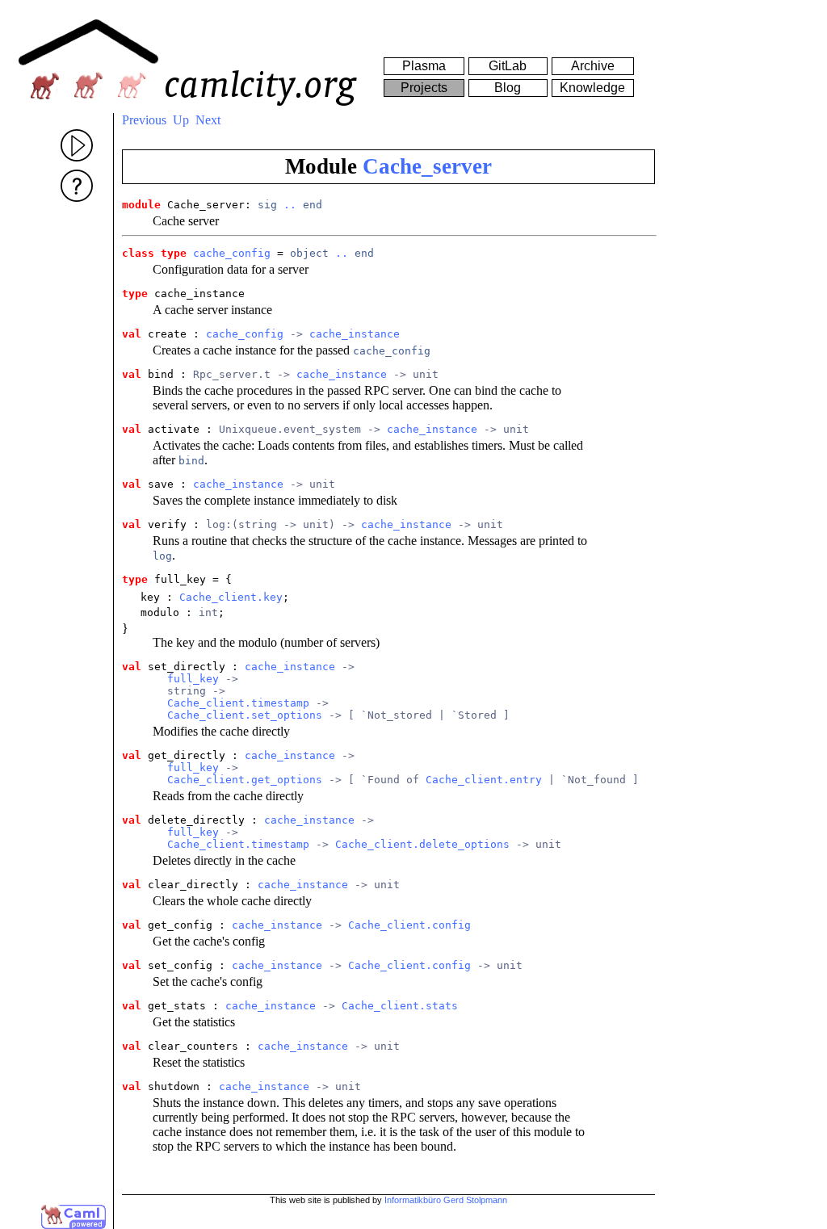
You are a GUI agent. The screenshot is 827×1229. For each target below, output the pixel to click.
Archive (593, 66)
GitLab (508, 66)
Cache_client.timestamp (238, 703)
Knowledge (592, 87)
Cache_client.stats (400, 1006)
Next (207, 120)
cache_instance (354, 334)
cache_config (232, 253)
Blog (507, 87)
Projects (424, 87)
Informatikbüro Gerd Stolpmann (445, 1200)
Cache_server (427, 166)
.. (289, 205)
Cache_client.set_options (244, 715)
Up (181, 120)
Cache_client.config (409, 925)
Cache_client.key (231, 597)
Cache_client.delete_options (422, 844)
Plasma (424, 66)
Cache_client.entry (484, 780)
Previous (144, 120)
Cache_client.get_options (244, 780)
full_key (193, 679)
